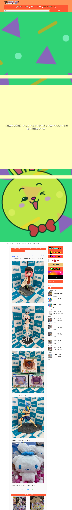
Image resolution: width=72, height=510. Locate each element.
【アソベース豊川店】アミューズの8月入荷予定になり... (58, 313)
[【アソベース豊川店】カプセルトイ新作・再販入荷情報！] (50, 320)
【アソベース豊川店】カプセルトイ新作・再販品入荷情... (58, 335)
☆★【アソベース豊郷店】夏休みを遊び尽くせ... (57, 306)
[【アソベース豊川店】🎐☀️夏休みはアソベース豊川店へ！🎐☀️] (50, 300)
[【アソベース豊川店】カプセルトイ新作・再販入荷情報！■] (50, 327)
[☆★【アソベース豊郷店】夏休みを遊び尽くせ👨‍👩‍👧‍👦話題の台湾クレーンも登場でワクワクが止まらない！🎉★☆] (50, 305)
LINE (34, 489)
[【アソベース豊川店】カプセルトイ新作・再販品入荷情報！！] (50, 334)
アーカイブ (50, 290)
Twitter (29, 489)
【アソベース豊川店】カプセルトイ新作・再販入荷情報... (58, 320)
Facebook (24, 489)
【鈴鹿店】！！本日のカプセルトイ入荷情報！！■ (58, 356)
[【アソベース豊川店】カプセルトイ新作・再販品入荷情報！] (50, 349)
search (59, 10)
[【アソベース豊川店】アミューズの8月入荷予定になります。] (50, 313)
